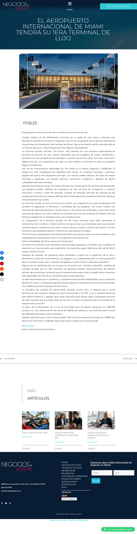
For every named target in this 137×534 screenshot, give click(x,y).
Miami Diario (28, 326)
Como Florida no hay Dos (34, 433)
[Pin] (2, 263)
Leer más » (27, 437)
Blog (64, 487)
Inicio (65, 462)
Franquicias (68, 473)
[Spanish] (65, 496)
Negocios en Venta (71, 465)
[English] (63, 496)
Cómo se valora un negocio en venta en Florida (98, 435)
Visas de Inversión (71, 479)
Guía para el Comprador (75, 476)
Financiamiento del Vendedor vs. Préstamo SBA (66, 435)
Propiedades (68, 471)
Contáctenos (69, 484)
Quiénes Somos (69, 482)
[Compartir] (2, 253)
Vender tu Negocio (72, 468)
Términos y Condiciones (58, 520)
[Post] (2, 274)
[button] (118, 529)
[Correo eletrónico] (2, 279)
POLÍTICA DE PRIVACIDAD (78, 520)
